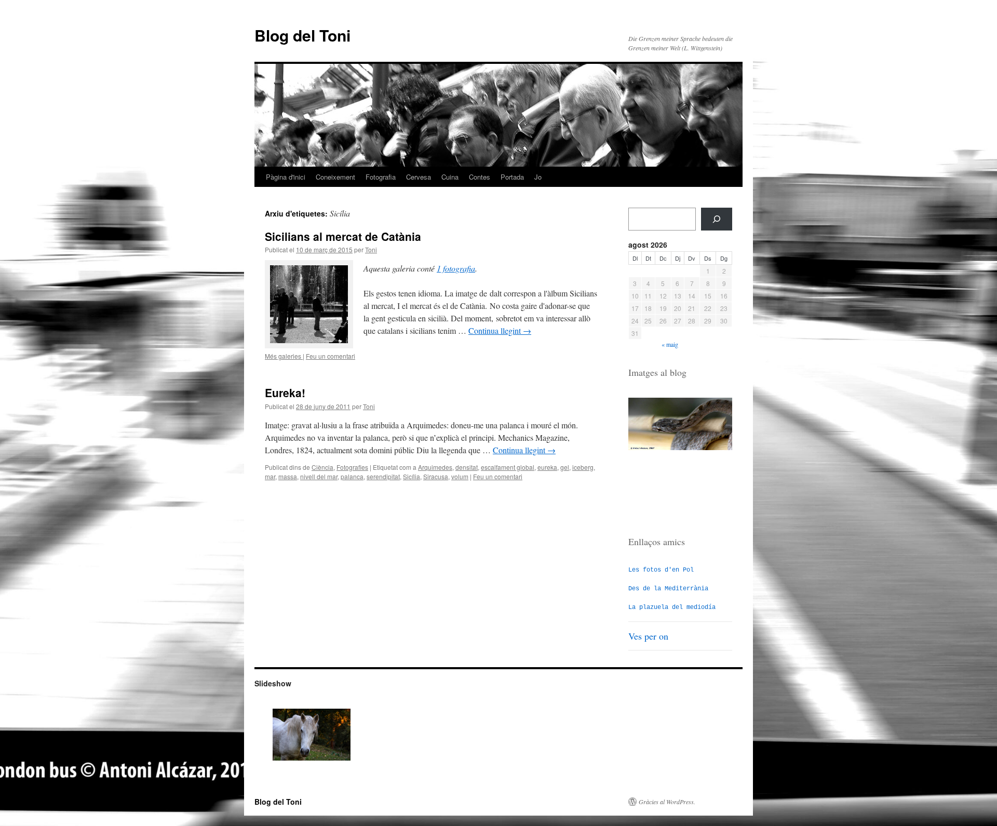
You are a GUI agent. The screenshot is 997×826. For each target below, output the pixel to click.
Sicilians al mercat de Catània (343, 236)
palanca (352, 476)
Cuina (450, 177)
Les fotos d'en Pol (661, 570)
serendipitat (383, 476)
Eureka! (285, 392)
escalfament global (507, 467)
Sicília (411, 476)
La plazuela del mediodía (672, 607)
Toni (371, 249)
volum (459, 476)
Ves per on (648, 636)
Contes (479, 177)
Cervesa (418, 177)
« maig (670, 344)
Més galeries (284, 355)
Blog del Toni (302, 35)
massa (287, 476)
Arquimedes (435, 467)
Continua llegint (499, 330)
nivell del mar (319, 476)
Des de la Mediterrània (668, 588)
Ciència (322, 467)
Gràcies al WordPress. (667, 801)
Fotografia (381, 177)
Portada (512, 177)
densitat (466, 467)
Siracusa (435, 476)
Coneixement (335, 177)
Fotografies (352, 467)
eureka (547, 467)
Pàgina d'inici (285, 177)
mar (270, 476)
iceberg (583, 467)
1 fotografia (456, 268)
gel (564, 467)
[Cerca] (716, 219)
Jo (538, 177)
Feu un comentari (330, 355)
